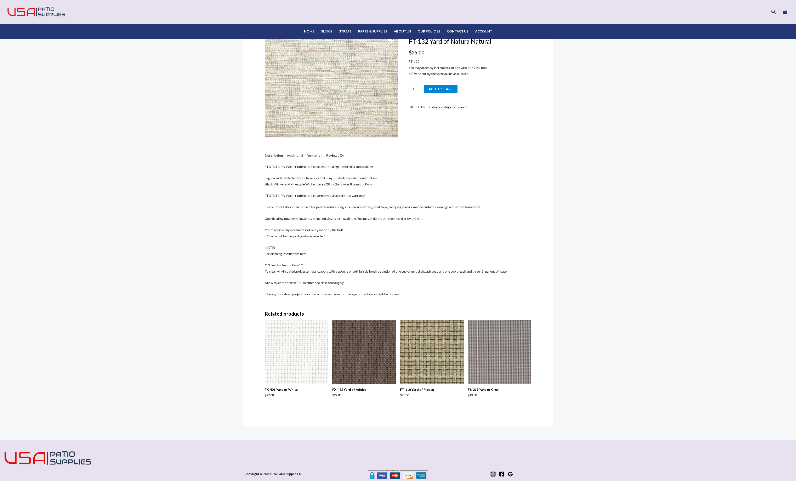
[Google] (510, 474)
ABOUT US (402, 31)
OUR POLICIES (429, 31)
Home (309, 31)
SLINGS (326, 31)
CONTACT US (457, 31)
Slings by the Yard (455, 107)
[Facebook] (502, 474)
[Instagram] (493, 474)
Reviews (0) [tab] (335, 155)
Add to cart (440, 89)
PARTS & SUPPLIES (372, 31)
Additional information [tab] (304, 155)
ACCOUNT (483, 31)
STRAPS (345, 31)
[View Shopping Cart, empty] (785, 12)
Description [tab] (274, 155)
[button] (774, 12)
